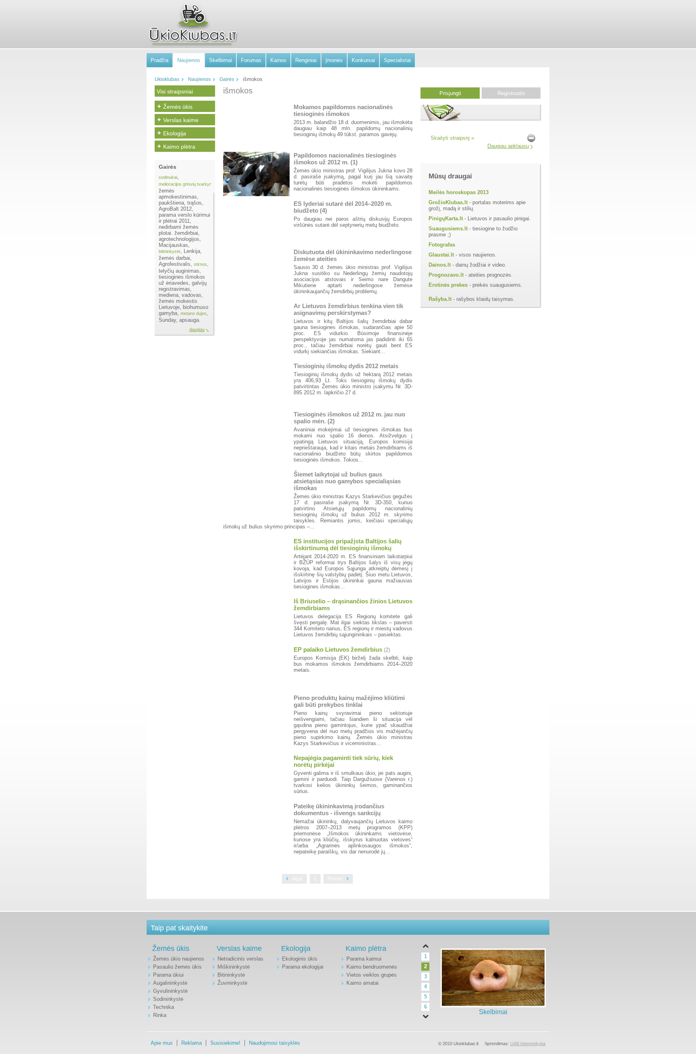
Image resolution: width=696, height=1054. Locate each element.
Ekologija (174, 133)
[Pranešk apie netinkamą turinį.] (531, 137)
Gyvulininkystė (170, 991)
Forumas (251, 60)
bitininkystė (169, 251)
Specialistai (397, 60)
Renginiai (306, 60)
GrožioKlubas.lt (448, 202)
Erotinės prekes (448, 285)
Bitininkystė (231, 975)
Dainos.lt (440, 265)
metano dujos (193, 313)
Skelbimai (220, 60)
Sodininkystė (168, 999)
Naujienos (188, 60)
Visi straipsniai (175, 91)
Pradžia (159, 60)
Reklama (191, 1043)
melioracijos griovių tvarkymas (188, 184)
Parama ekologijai (302, 967)
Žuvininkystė (232, 983)
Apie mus (162, 1043)
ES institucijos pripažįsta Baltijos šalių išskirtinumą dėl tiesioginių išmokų (348, 544)
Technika (163, 1007)
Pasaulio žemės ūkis (177, 967)
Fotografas (442, 245)
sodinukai (168, 177)
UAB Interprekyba (527, 1043)
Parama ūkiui (168, 975)
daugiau (197, 329)
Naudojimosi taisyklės (274, 1043)
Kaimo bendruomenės (371, 967)
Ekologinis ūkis (299, 959)
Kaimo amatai (362, 983)
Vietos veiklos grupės (371, 975)
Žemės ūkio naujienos (178, 959)
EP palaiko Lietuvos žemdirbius (338, 649)
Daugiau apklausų (508, 146)
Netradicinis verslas (240, 959)
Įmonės (334, 60)
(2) (387, 650)
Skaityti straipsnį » (452, 138)
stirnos (200, 264)
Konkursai (363, 60)
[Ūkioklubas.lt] (193, 24)
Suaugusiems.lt (448, 229)
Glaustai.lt (441, 255)
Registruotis (511, 93)
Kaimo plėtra (179, 146)
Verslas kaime (181, 120)
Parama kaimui (363, 959)
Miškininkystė (234, 967)
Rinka (159, 1015)
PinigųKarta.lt (446, 218)
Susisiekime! (225, 1043)
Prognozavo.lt (446, 275)
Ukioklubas (167, 79)
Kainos (278, 60)
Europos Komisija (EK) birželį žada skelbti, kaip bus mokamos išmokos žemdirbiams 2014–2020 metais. (353, 664)
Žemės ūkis (178, 107)
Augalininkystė (170, 983)
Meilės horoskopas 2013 (459, 192)
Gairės (227, 79)
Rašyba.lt (440, 299)
